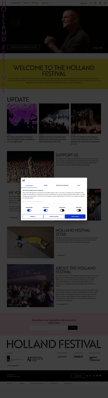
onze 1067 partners (31, 192)
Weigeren (32, 216)
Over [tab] (79, 185)
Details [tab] (46, 185)
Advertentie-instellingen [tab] (62, 185)
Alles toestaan (75, 216)
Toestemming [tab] (29, 185)
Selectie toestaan (54, 216)
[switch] (46, 210)
